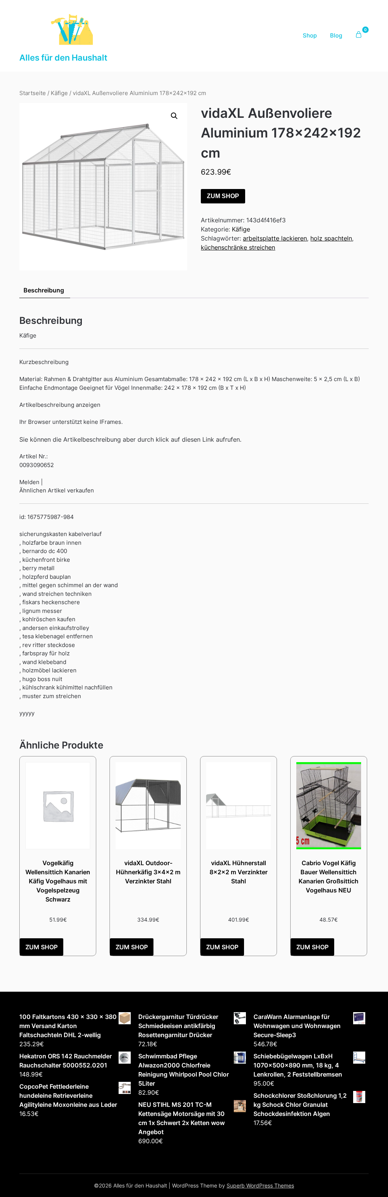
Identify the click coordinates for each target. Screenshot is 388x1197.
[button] (174, 116)
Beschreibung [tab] (43, 290)
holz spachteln (331, 238)
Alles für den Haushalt (63, 58)
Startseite (32, 93)
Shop (310, 35)
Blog (336, 35)
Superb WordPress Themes (260, 1185)
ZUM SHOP (223, 196)
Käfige (59, 93)
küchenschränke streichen (238, 247)
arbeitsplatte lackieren (275, 238)
